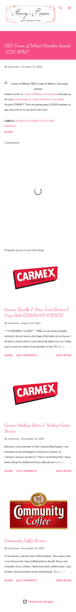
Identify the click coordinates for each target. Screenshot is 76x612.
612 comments (26, 580)
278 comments (26, 470)
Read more (64, 355)
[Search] (60, 6)
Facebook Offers (27, 120)
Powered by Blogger (40, 601)
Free (52, 120)
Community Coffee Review (25, 540)
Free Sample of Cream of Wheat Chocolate (38, 99)
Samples (10, 126)
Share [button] (8, 131)
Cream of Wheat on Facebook (40, 94)
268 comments (26, 355)
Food (44, 120)
